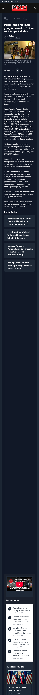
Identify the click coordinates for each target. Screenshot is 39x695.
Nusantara (17, 19)
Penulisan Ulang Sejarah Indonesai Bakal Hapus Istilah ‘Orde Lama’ (18, 235)
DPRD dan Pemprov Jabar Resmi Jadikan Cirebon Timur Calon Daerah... (19, 221)
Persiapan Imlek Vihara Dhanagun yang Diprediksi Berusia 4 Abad (19, 265)
